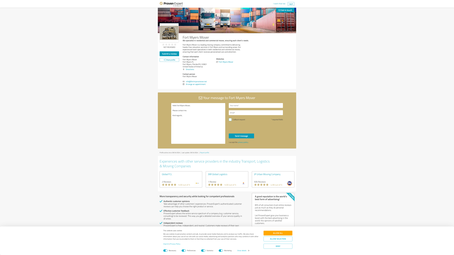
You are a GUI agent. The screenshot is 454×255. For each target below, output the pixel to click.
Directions (190, 69)
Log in (291, 4)
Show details (241, 250)
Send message (241, 135)
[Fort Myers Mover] (169, 32)
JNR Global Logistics (217, 174)
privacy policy (243, 142)
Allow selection (278, 239)
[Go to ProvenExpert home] (171, 4)
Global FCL (167, 174)
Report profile (204, 152)
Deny (278, 246)
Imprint (166, 244)
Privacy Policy (175, 244)
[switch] (184, 250)
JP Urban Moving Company (267, 174)
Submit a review (169, 53)
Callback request (239, 119)
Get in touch (286, 10)
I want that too (279, 3)
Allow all (278, 233)
